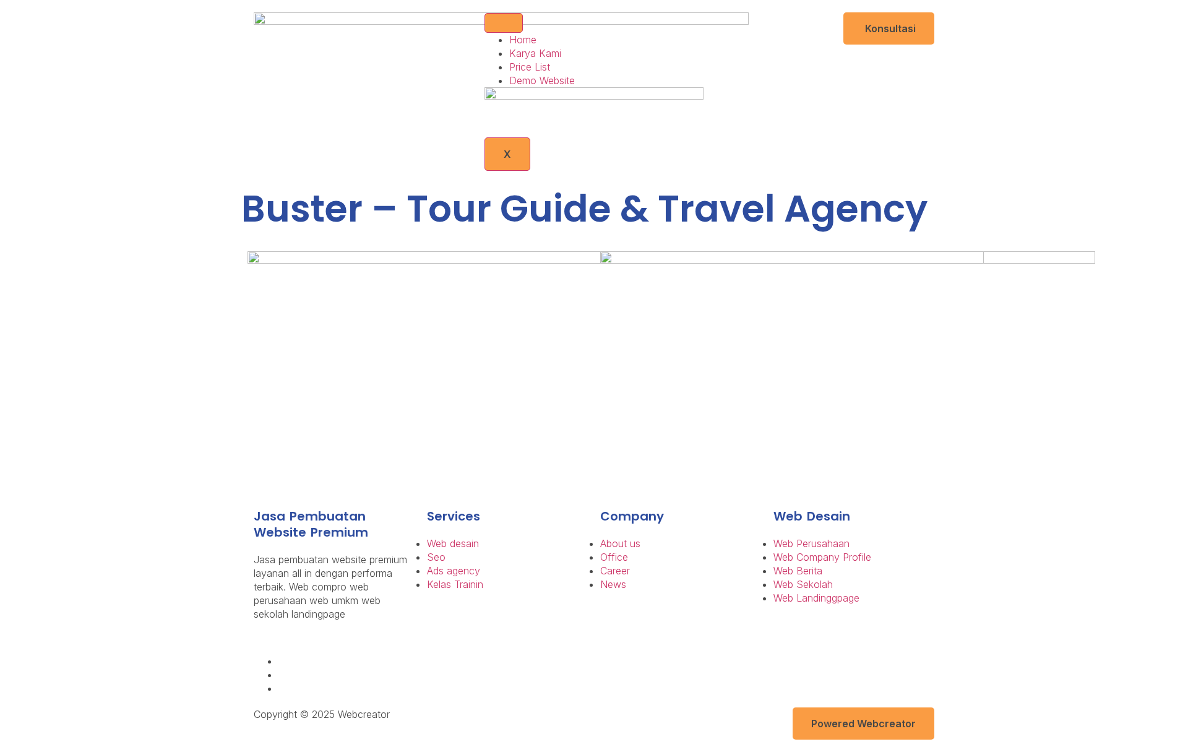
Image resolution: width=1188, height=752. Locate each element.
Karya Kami (535, 53)
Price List (529, 67)
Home (522, 39)
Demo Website (542, 80)
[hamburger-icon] (503, 23)
